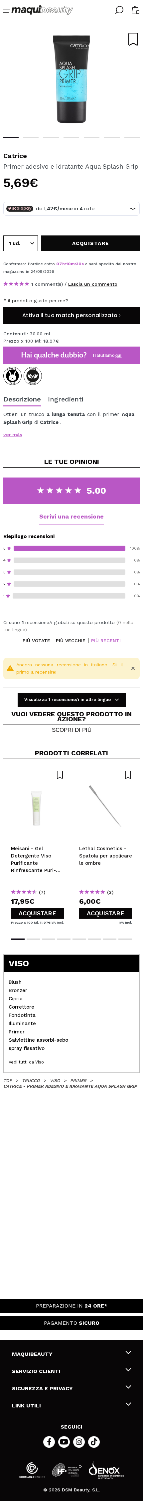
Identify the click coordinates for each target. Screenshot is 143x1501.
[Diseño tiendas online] (106, 1470)
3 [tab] (51, 137)
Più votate (36, 640)
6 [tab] (112, 137)
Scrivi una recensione (71, 516)
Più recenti (106, 640)
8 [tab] (125, 939)
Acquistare (37, 913)
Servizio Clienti (36, 1371)
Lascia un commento (92, 284)
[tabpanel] (71, 79)
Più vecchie (70, 640)
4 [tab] (71, 137)
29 (78, 264)
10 (68, 264)
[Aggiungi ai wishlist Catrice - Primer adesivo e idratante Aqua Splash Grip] (133, 39)
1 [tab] (11, 137)
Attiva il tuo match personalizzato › (71, 315)
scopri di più (71, 730)
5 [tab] (91, 137)
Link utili (26, 1405)
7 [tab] (132, 137)
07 (59, 264)
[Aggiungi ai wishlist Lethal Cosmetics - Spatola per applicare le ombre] (105, 774)
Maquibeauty (32, 1354)
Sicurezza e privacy (42, 1388)
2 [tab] (31, 137)
